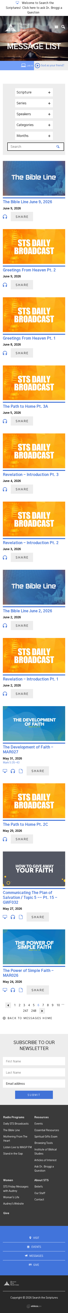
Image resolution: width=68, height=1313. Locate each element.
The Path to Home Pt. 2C (25, 825)
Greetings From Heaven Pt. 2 (29, 270)
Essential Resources (46, 1130)
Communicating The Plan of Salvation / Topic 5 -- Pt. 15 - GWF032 (30, 897)
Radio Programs (13, 1117)
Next (42, 1011)
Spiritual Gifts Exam (45, 1136)
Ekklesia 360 (34, 1306)
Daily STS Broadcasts (16, 1124)
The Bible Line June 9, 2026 (27, 202)
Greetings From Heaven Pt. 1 (29, 338)
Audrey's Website (13, 1203)
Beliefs (38, 1186)
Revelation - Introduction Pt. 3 (31, 475)
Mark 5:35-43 (11, 762)
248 (33, 1010)
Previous (8, 1005)
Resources (41, 1117)
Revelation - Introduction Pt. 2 (31, 543)
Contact (39, 1199)
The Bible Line (11, 1130)
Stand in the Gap (13, 1153)
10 (58, 1005)
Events (38, 1124)
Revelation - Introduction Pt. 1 (31, 679)
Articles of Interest (45, 1160)
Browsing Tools (43, 1143)
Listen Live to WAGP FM (17, 1147)
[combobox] (34, 92)
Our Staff (39, 1193)
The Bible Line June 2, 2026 (27, 611)
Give (6, 1213)
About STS (41, 1180)
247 (25, 1010)
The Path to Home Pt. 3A (25, 407)
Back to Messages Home (30, 1018)
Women (8, 1180)
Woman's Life (11, 1197)
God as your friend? (52, 65)
